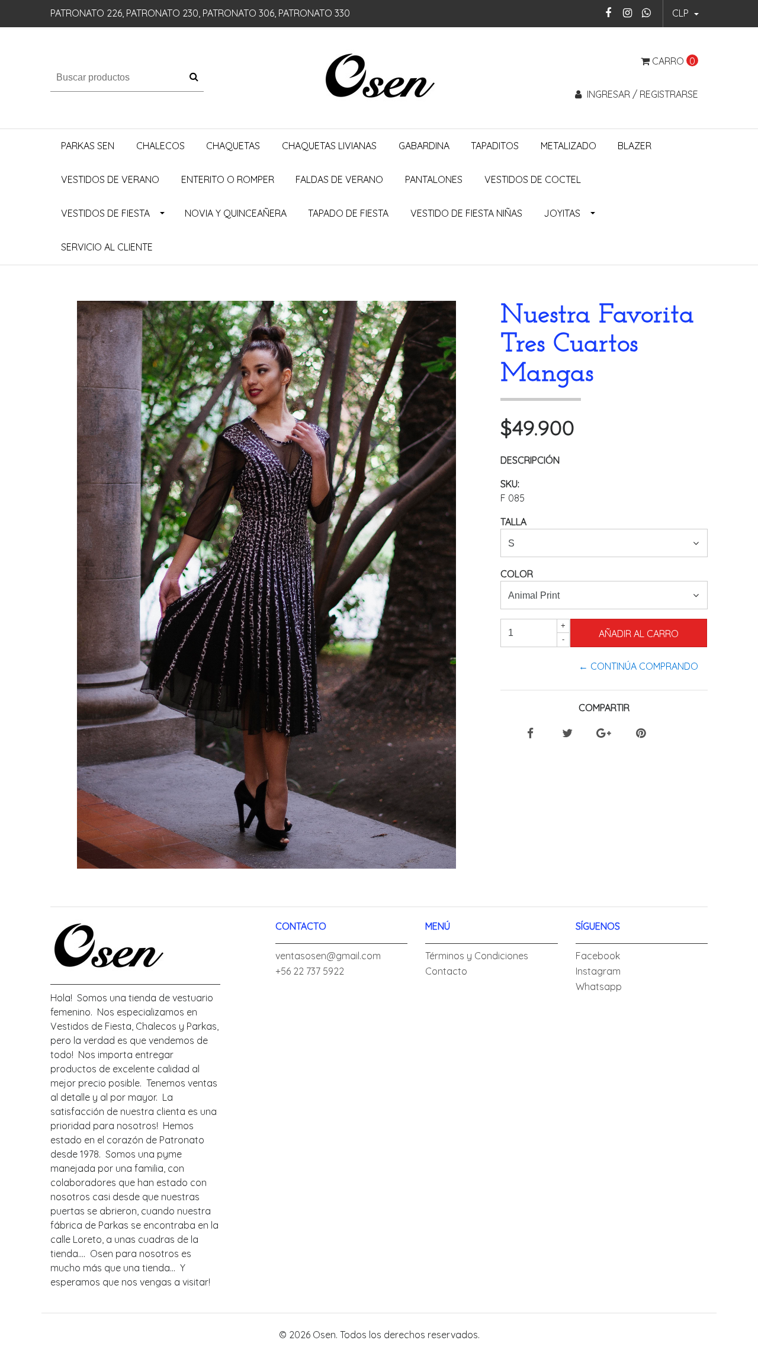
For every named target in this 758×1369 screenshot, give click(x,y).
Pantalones (433, 179)
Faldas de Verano (339, 179)
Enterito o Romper (227, 179)
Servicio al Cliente (107, 247)
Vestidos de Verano (110, 179)
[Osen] (379, 76)
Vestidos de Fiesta (105, 213)
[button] (685, 13)
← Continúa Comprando (638, 666)
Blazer (634, 146)
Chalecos (160, 146)
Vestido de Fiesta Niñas (466, 213)
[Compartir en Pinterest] (640, 734)
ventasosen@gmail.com (328, 956)
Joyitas (562, 213)
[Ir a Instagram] (627, 13)
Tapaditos (495, 146)
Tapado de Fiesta (348, 213)
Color (516, 574)
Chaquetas (233, 146)
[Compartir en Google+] (603, 734)
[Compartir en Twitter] (567, 734)
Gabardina (424, 146)
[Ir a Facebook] (608, 13)
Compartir (604, 708)
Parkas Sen (87, 146)
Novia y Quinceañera (236, 213)
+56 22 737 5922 (309, 971)
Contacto (446, 971)
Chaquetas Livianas (329, 146)
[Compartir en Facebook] (530, 734)
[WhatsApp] (646, 13)
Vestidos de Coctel (532, 179)
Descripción (530, 460)
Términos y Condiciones (476, 956)
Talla (513, 522)
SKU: (509, 484)
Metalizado (568, 146)
